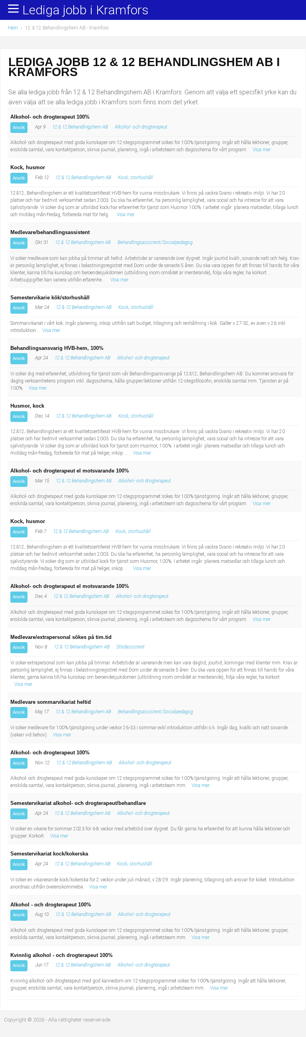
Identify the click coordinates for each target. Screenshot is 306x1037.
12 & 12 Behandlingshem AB (80, 127)
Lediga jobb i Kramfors (85, 10)
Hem (13, 28)
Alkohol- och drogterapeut (141, 127)
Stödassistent (130, 647)
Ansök (19, 127)
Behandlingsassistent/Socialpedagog (155, 242)
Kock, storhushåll (135, 177)
